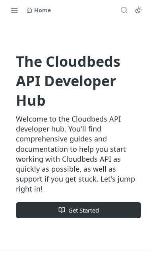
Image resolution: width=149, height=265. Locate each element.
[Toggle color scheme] (138, 10)
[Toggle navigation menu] (14, 10)
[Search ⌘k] (124, 10)
